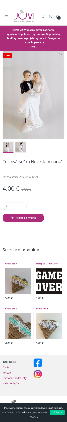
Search (43, 17)
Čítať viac (34, 417)
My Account (50, 17)
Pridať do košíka (26, 217)
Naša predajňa (11, 383)
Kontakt (7, 372)
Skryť (33, 46)
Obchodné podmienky (14, 378)
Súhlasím (57, 412)
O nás (6, 367)
